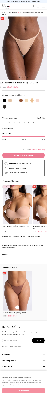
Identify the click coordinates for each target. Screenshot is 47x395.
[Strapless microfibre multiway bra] (17, 204)
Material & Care (19, 236)
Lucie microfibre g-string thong (14, 313)
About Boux (7, 366)
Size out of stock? (7, 128)
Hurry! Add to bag (23, 155)
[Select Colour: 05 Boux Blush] (37, 100)
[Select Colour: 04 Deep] (21, 100)
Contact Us (6, 354)
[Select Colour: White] (15, 100)
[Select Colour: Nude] (10, 100)
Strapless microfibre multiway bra (16, 226)
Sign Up (38, 340)
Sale (3, 12)
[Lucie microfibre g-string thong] (23, 48)
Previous (2, 48)
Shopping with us (9, 360)
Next (45, 48)
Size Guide (41, 118)
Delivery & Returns (33, 236)
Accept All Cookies (23, 391)
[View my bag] (38, 7)
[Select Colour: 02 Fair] (26, 100)
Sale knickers (13, 12)
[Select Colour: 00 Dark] (4, 107)
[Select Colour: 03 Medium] (32, 100)
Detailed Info (6, 236)
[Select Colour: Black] (4, 100)
